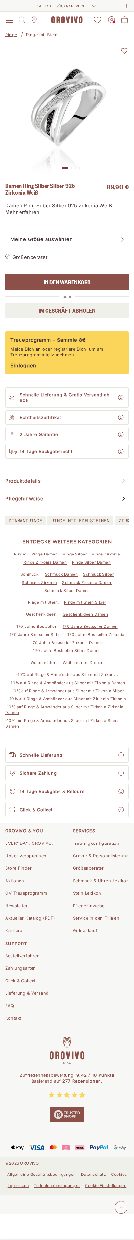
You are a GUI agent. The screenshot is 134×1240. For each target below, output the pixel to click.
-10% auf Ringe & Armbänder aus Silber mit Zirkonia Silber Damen (62, 723)
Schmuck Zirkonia (39, 582)
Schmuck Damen (61, 574)
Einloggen (23, 365)
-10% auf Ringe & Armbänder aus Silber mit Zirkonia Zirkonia (67, 698)
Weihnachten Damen (83, 662)
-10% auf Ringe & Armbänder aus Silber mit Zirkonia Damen (67, 682)
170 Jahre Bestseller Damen (90, 626)
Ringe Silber (75, 554)
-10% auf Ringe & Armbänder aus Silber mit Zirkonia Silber (67, 690)
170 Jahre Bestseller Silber (36, 634)
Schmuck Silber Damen (67, 590)
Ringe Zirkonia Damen (45, 562)
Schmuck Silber (98, 574)
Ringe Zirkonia (106, 554)
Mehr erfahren (22, 212)
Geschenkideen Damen (85, 614)
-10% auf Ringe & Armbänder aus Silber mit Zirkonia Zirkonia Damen (64, 709)
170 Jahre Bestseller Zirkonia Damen (67, 642)
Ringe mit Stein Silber (85, 602)
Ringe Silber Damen (91, 562)
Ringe (11, 34)
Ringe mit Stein (42, 34)
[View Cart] (124, 20)
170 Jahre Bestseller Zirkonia (96, 634)
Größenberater (30, 257)
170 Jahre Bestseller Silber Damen (67, 650)
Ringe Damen (45, 554)
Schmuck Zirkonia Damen (87, 582)
